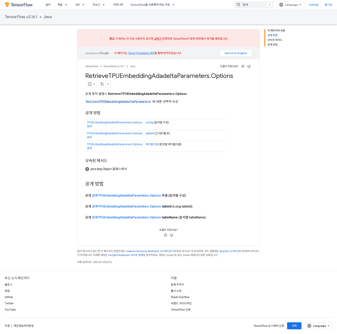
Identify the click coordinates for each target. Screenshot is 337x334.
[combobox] (253, 4)
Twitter (9, 303)
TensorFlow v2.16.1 (21, 16)
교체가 (157, 38)
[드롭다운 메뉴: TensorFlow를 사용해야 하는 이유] (174, 4)
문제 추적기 (177, 284)
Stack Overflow (180, 297)
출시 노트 (176, 290)
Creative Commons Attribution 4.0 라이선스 (149, 251)
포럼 (7, 290)
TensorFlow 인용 (181, 309)
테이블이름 (151, 144)
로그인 (328, 4)
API (77, 4)
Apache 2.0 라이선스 (231, 251)
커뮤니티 (118, 4)
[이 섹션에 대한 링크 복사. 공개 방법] (104, 113)
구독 (294, 326)
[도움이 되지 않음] (249, 66)
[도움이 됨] (243, 66)
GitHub (313, 4)
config (149, 122)
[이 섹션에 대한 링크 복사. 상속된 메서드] (111, 161)
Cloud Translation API (141, 53)
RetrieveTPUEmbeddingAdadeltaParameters (118, 101)
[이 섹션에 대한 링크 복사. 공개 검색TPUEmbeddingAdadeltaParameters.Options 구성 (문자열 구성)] (191, 195)
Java (47, 16)
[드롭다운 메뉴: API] (84, 4)
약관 (7, 325)
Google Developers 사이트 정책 (125, 255)
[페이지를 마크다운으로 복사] (102, 84)
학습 (60, 4)
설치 (48, 4)
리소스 (96, 4)
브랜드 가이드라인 (181, 303)
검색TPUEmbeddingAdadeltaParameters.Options (126, 195)
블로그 (8, 284)
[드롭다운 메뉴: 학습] (67, 4)
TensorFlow (91, 66)
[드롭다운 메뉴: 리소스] (105, 4)
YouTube (10, 309)
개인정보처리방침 (23, 325)
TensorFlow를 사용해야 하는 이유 (150, 4)
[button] (106, 169)
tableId (149, 133)
